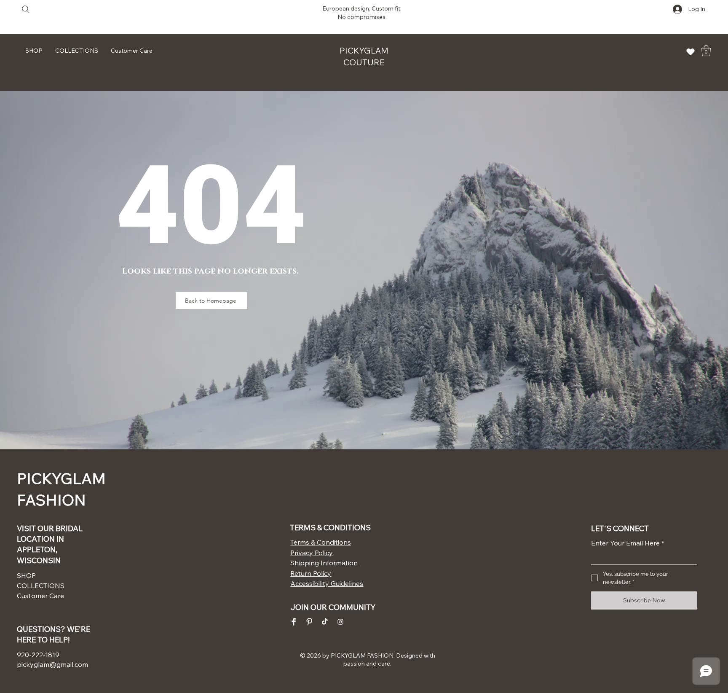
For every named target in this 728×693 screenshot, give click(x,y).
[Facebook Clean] (293, 622)
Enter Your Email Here (627, 543)
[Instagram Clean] (340, 622)
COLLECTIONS (40, 585)
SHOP (26, 575)
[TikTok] (325, 622)
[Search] (25, 9)
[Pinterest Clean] (309, 622)
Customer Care (40, 595)
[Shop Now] (690, 51)
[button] (706, 50)
